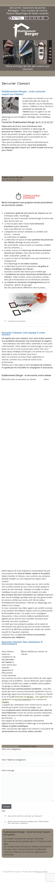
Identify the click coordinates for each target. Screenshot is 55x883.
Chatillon (5, 702)
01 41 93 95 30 (34, 18)
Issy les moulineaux (23, 699)
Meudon (30, 697)
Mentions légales (41, 872)
